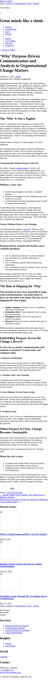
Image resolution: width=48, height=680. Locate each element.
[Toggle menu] (1, 12)
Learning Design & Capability (17, 630)
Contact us (9, 45)
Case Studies (10, 41)
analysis (27, 229)
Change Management (13, 633)
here (12, 488)
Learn (7, 32)
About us (9, 43)
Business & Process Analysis (16, 626)
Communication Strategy (15, 628)
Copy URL (10, 492)
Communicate (10, 29)
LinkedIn (18, 492)
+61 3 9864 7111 (7, 670)
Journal (8, 38)
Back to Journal (7, 50)
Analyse (8, 27)
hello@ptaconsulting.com (10, 672)
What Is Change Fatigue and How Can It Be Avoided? (23, 534)
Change (8, 34)
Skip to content (6, 1)
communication (21, 168)
